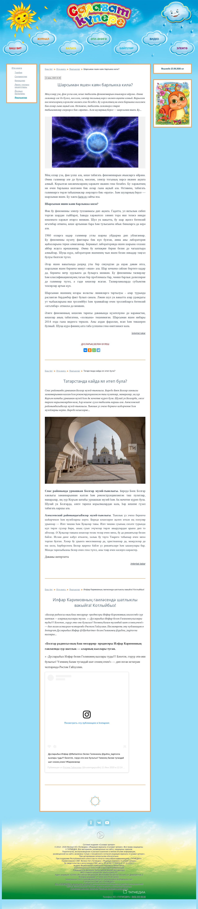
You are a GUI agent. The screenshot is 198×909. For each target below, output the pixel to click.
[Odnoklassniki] (90, 825)
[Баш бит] (16, 48)
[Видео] (154, 39)
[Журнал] (43, 39)
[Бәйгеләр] (127, 48)
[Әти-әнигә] (99, 39)
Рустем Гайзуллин (72, 767)
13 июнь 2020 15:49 (52, 78)
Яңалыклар (21, 97)
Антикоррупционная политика (84, 889)
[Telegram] (98, 350)
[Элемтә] (182, 48)
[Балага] (71, 48)
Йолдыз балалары (20, 92)
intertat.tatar (138, 333)
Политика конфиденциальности (113, 889)
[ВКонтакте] (85, 350)
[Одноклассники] (90, 350)
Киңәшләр (20, 80)
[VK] (99, 825)
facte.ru (82, 196)
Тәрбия (18, 72)
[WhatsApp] (94, 350)
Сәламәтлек (21, 76)
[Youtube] (107, 825)
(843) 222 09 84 (138, 897)
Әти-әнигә (17, 68)
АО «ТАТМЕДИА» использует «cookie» (73, 884)
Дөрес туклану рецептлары (22, 85)
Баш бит (49, 69)
